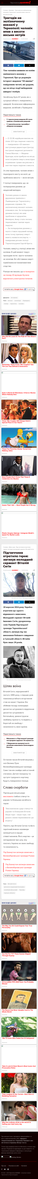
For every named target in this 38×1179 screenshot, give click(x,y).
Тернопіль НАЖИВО (14, 1173)
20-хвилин (14, 297)
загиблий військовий (10, 890)
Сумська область (9, 893)
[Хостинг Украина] (15, 1157)
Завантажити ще (19, 131)
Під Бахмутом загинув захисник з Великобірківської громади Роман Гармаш (18, 855)
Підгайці (22, 890)
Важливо (11, 10)
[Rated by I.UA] (5, 1157)
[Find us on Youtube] (5, 1169)
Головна (5, 10)
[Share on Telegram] (19, 65)
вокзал (10, 300)
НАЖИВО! (15, 39)
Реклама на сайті (14, 1165)
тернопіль (13, 303)
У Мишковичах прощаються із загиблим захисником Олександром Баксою (20, 745)
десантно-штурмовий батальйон (14, 887)
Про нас (3, 1165)
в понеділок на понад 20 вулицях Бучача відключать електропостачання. (18, 275)
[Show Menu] (2, 3)
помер (6, 303)
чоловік (21, 303)
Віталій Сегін (12, 884)
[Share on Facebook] (8, 65)
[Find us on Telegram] (8, 1169)
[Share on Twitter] (30, 65)
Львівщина (26, 300)
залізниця (18, 300)
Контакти (24, 1165)
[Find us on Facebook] (1, 1169)
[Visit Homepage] (20, 3)
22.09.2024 (24, 39)
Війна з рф (12, 547)
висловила (8, 796)
